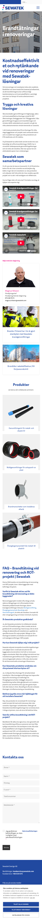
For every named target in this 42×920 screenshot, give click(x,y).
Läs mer (32, 898)
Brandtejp (21, 610)
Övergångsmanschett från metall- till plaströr (21, 547)
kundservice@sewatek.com (23, 871)
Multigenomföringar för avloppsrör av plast (21, 468)
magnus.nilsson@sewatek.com (15, 300)
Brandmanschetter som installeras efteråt (21, 507)
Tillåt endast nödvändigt (21, 910)
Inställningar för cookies (21, 915)
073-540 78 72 (9, 298)
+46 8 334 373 (17, 874)
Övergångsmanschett (10, 610)
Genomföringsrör (8, 612)
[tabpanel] (21, 32)
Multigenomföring (30, 608)
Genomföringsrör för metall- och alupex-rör (21, 429)
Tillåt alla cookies (21, 904)
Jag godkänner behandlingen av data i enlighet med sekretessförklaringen (14, 835)
